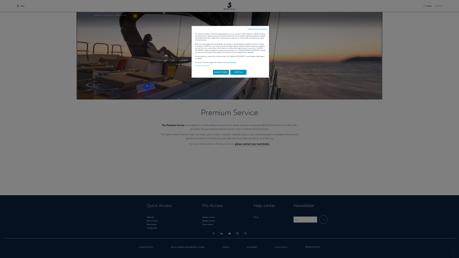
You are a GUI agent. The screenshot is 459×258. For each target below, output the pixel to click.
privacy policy (231, 62)
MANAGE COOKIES (221, 72)
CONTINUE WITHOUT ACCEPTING (257, 29)
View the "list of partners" (202, 66)
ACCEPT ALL (238, 72)
